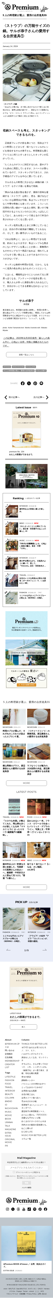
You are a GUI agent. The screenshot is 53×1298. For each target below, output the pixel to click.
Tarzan (25, 1291)
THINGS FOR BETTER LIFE (34, 1044)
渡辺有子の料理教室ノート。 (33, 1111)
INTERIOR (10, 1091)
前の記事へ (14, 397)
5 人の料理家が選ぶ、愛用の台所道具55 (25, 15)
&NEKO (8, 1101)
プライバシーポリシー (28, 1176)
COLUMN (31, 367)
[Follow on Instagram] (7, 1209)
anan (5, 1289)
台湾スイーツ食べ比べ (30, 1098)
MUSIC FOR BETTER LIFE (33, 1135)
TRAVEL (9, 1087)
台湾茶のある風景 (29, 1091)
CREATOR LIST (10, 1066)
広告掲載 (9, 1057)
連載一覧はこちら (26, 354)
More (26, 783)
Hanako (46, 1289)
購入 (23, 1027)
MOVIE (8, 1115)
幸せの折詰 (26, 1077)
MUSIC (8, 1112)
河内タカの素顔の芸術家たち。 (34, 1125)
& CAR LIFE (27, 1132)
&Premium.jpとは (12, 1045)
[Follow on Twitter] (13, 1209)
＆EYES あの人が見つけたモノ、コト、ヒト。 (33, 1049)
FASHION (9, 1080)
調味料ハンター (28, 1080)
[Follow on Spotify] (34, 1209)
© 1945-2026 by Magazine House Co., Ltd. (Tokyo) (26, 1285)
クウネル (12, 1291)
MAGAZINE (10, 1129)
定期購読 (9, 1054)
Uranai (9, 1122)
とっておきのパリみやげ (31, 1087)
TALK (7, 1126)
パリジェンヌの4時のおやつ (33, 1084)
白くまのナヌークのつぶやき (33, 1121)
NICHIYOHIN (19, 367)
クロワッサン (32, 1289)
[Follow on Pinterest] (40, 1209)
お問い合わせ (42, 1294)
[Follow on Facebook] (45, 1209)
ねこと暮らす (27, 1128)
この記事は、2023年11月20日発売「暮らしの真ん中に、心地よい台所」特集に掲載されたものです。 (26, 342)
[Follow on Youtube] (23, 1209)
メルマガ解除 (26, 1188)
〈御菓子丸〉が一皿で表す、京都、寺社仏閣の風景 (34, 1071)
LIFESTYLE (10, 1077)
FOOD (7, 367)
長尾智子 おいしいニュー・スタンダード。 (34, 1106)
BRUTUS (12, 1289)
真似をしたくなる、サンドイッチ (34, 1059)
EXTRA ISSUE (8, 1134)
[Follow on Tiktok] (29, 1209)
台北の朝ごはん (28, 1094)
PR (6, 1146)
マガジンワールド (12, 1294)
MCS (42, 1291)
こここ (37, 1291)
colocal (31, 1291)
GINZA (40, 1289)
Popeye (19, 1291)
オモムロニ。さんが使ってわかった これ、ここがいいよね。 (34, 1065)
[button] (8, 950)
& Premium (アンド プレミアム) (26, 8)
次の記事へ (38, 397)
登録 (26, 1183)
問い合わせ (9, 1050)
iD (6, 1105)
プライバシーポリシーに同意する (28, 1172)
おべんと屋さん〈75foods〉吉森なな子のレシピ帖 (34, 1116)
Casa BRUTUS (21, 1289)
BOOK (8, 1119)
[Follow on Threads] (18, 1209)
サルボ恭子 (42, 371)
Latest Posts (26, 791)
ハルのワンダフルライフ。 (32, 1054)
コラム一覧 (26, 1139)
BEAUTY (9, 1094)
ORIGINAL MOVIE (10, 1141)
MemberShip (12, 1061)
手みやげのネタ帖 (29, 1101)
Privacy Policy (31, 1294)
